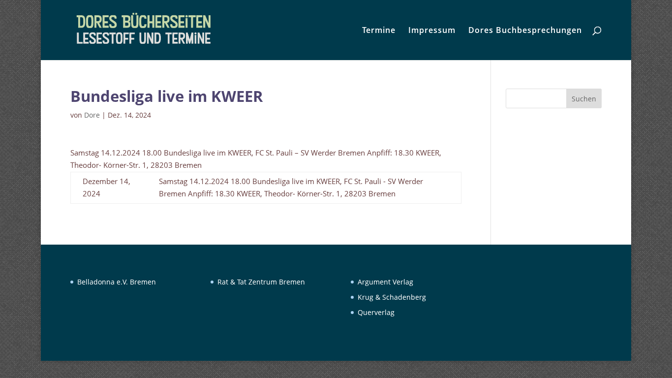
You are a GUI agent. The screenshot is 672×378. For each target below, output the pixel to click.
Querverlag (376, 312)
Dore (92, 115)
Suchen (584, 98)
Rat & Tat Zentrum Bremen (261, 281)
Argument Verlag (385, 281)
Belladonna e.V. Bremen (116, 281)
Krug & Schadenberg (392, 297)
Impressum (432, 31)
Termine (379, 31)
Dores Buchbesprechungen (525, 31)
